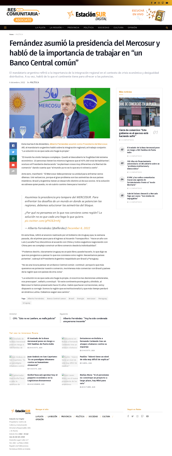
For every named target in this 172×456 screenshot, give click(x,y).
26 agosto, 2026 (35, 347)
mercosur (91, 298)
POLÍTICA (89, 27)
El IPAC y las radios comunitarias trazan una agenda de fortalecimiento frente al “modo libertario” (141, 181)
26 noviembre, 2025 (36, 384)
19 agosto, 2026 (88, 350)
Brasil (71, 298)
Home (11, 34)
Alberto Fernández (36, 298)
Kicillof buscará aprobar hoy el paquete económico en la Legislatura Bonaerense (43, 378)
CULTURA (118, 27)
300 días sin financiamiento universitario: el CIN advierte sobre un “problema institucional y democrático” (143, 165)
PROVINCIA (73, 27)
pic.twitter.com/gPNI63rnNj (42, 220)
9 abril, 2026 (86, 363)
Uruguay (26, 303)
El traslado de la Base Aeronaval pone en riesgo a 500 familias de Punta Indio (41, 341)
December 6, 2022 (78, 228)
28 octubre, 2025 (88, 387)
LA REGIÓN (56, 27)
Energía (80, 298)
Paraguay (103, 298)
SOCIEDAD (103, 27)
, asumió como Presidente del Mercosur (78, 144)
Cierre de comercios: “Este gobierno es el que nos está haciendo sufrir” (133, 133)
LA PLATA (40, 27)
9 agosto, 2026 (35, 369)
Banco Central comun (56, 298)
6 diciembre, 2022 (17, 82)
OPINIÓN (132, 27)
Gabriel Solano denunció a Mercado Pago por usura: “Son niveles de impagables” (142, 196)
